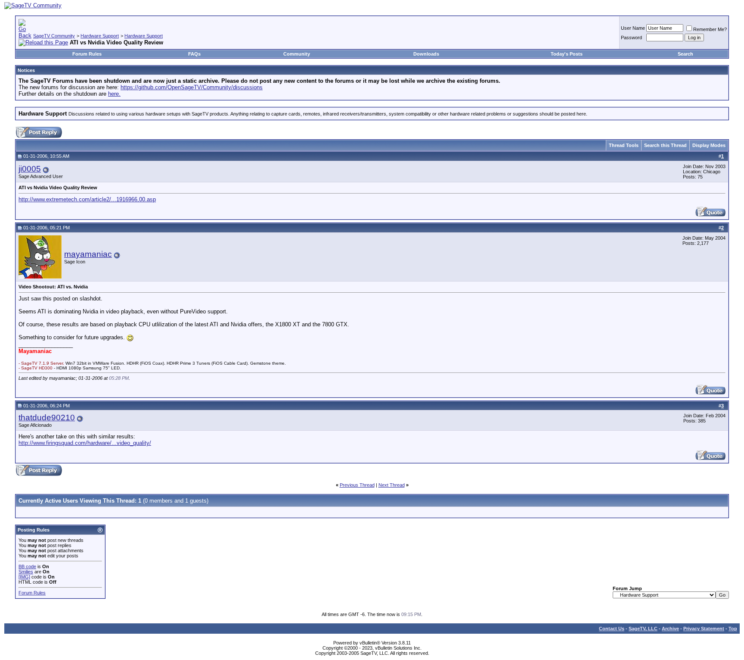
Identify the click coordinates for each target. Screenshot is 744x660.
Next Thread (391, 485)
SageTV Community (54, 35)
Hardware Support (100, 35)
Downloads (426, 53)
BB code (27, 566)
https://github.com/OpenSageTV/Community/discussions (192, 87)
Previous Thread (357, 485)
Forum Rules (87, 53)
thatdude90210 (47, 417)
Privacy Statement (703, 628)
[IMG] (24, 576)
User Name (633, 28)
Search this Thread (665, 145)
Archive (670, 628)
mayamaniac (88, 254)
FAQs (194, 53)
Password (631, 37)
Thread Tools (624, 145)
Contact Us (611, 628)
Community (296, 53)
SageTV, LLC (643, 628)
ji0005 (30, 168)
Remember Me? (710, 29)
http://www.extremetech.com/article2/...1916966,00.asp (87, 199)
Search (685, 53)
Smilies (26, 571)
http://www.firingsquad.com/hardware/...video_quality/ (85, 443)
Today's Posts (567, 53)
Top (732, 628)
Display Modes (708, 145)
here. (114, 94)
